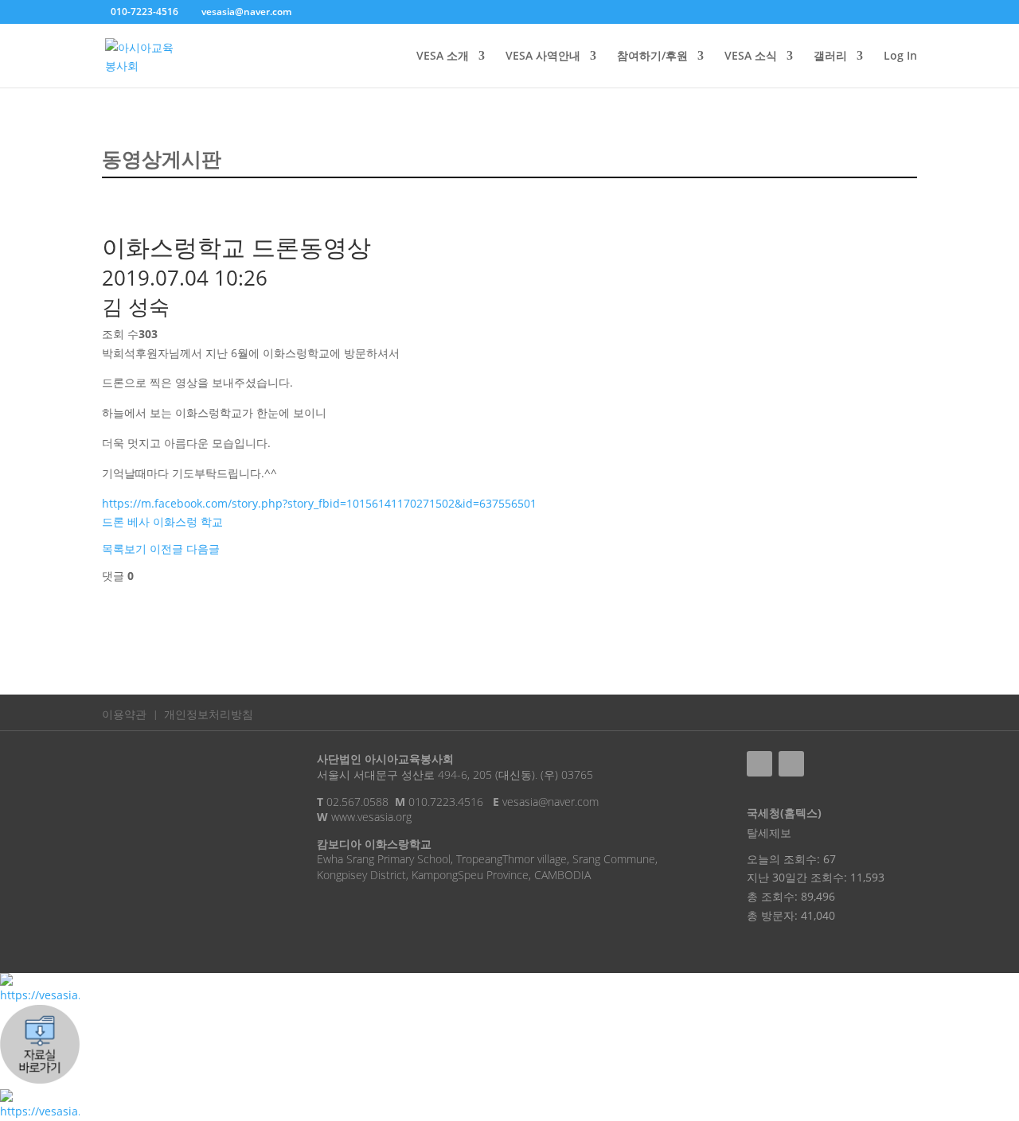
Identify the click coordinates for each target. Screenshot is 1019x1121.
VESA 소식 (750, 56)
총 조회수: (774, 896)
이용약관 (124, 715)
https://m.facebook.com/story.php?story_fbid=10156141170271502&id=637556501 (319, 503)
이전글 (166, 548)
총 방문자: (774, 915)
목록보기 (124, 548)
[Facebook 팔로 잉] (759, 764)
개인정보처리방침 (208, 715)
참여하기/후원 (652, 56)
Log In (900, 56)
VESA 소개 (442, 56)
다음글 (203, 548)
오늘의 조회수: (785, 858)
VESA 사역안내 (543, 56)
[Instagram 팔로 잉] (791, 764)
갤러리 (830, 56)
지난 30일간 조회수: (798, 877)
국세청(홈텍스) (784, 812)
